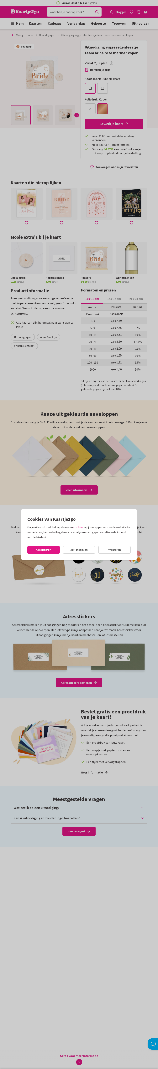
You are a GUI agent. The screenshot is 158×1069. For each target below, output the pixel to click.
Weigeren (114, 550)
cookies (78, 527)
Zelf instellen (79, 550)
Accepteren (43, 550)
